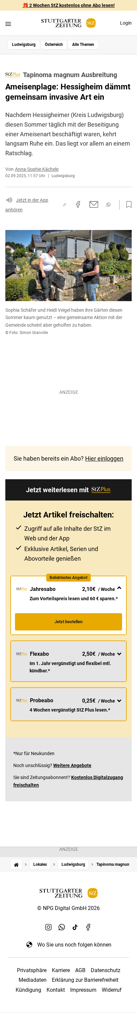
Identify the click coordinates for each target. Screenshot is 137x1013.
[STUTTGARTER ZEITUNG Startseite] (68, 23)
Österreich (54, 44)
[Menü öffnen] (8, 24)
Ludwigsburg (24, 44)
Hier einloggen (104, 458)
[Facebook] (88, 927)
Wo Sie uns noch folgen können (74, 945)
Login (126, 23)
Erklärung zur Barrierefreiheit (85, 980)
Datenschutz (105, 970)
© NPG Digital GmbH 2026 (68, 908)
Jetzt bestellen (68, 621)
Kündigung (28, 990)
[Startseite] (16, 864)
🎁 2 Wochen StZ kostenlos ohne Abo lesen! (69, 5)
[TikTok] (75, 927)
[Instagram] (48, 927)
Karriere (61, 970)
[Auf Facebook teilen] (78, 204)
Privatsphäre (32, 970)
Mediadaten (33, 980)
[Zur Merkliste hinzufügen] (127, 204)
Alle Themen (83, 44)
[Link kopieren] (64, 204)
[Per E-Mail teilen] (93, 204)
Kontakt (56, 990)
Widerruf (112, 990)
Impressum (83, 990)
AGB (80, 970)
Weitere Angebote (72, 765)
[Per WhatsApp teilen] (108, 204)
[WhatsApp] (62, 927)
